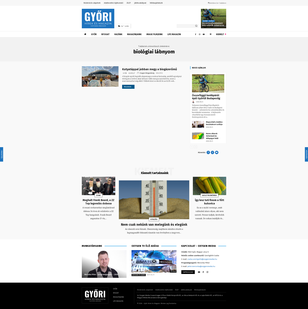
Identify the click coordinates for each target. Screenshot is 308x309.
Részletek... (128, 87)
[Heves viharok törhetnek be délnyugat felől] (198, 135)
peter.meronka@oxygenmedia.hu (201, 266)
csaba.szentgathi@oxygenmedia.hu (202, 259)
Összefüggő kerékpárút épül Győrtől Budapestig (213, 24)
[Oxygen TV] (154, 261)
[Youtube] (204, 34)
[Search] (196, 26)
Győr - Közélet (129, 73)
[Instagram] (200, 34)
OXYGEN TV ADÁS (138, 275)
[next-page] (195, 146)
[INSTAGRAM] (207, 272)
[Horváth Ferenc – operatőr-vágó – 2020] (91, 264)
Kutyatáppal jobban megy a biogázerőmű (149, 69)
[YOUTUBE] (199, 272)
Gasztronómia (209, 195)
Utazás (153, 219)
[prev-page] (191, 146)
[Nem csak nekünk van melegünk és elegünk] (154, 199)
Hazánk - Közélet (208, 21)
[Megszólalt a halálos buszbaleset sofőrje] (198, 124)
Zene (98, 195)
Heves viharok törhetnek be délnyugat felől (212, 136)
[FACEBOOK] (203, 272)
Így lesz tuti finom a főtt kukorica (209, 201)
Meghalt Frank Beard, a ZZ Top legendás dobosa (98, 201)
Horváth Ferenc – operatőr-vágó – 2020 (88, 274)
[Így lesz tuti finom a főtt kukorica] (209, 186)
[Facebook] (195, 34)
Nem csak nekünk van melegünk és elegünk (154, 225)
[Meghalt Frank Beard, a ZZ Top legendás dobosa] (98, 186)
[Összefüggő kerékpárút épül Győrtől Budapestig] (213, 18)
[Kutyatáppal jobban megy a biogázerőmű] (100, 76)
